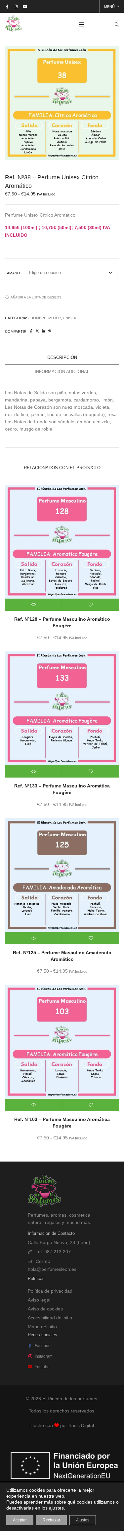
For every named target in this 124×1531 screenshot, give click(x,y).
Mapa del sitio (42, 1326)
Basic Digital (81, 1425)
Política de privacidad (50, 1291)
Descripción (62, 357)
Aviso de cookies (45, 1308)
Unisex (69, 318)
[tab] (62, 358)
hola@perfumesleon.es (52, 1269)
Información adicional (62, 371)
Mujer (54, 318)
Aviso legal (39, 1300)
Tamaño (12, 273)
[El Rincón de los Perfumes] (13, 29)
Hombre (38, 318)
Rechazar (51, 1520)
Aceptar (20, 1520)
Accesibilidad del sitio (50, 1317)
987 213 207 (57, 1251)
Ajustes (82, 1520)
